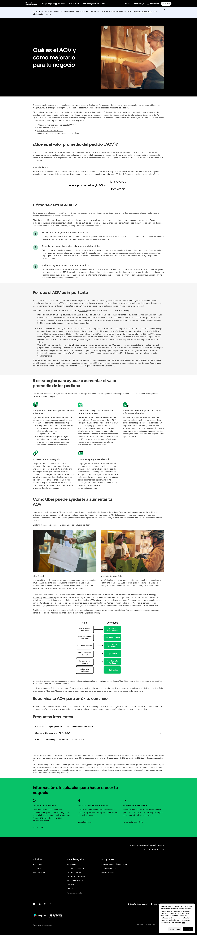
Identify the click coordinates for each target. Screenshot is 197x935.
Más (103, 4)
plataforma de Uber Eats (111, 583)
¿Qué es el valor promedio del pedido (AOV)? (56, 125)
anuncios (37, 597)
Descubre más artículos (44, 805)
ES (129, 4)
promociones (48, 597)
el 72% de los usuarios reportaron (123, 515)
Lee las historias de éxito (135, 805)
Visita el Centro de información (93, 805)
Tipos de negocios (89, 4)
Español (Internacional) (139, 904)
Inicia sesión (154, 4)
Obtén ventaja (138, 4)
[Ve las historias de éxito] (124, 800)
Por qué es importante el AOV (50, 130)
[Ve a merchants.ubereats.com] (31, 3)
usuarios (83, 310)
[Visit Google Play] (40, 915)
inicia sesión (38, 691)
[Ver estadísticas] (79, 800)
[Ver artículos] (34, 800)
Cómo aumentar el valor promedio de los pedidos (58, 133)
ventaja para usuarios (144, 11)
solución (40, 580)
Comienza (166, 4)
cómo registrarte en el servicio (82, 688)
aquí (183, 922)
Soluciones (72, 4)
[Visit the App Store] (56, 915)
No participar (175, 929)
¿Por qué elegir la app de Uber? (53, 4)
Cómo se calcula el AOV (47, 128)
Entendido (188, 929)
